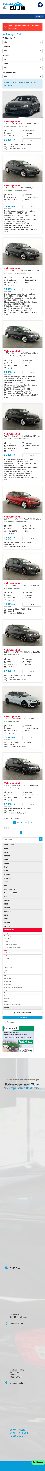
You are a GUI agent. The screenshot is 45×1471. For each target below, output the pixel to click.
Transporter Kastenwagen (12, 1004)
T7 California (8, 978)
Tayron (6, 993)
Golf (5, 950)
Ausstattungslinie (9, 72)
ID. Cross (7, 956)
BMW (6, 852)
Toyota (7, 926)
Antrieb (5, 64)
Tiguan (6, 995)
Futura (7, 874)
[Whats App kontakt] (38, 1462)
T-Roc (6, 976)
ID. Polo (6, 958)
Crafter (6, 941)
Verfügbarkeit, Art (9, 38)
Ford (6, 871)
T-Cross (6, 973)
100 (26, 822)
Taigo (6, 990)
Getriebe (6, 55)
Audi (6, 848)
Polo (5, 970)
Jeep (6, 882)
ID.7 (5, 964)
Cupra (6, 859)
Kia (5, 885)
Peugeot (7, 908)
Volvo (6, 1008)
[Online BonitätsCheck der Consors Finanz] (18, 1039)
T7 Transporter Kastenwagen (13, 987)
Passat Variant (8, 967)
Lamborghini (9, 889)
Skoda (7, 919)
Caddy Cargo (8, 936)
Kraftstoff (6, 47)
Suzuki (7, 922)
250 (30, 822)
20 (18, 822)
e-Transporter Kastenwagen (12, 947)
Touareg (6, 998)
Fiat (6, 867)
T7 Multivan (8, 981)
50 (21, 822)
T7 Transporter (9, 984)
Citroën (7, 856)
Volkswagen (9, 930)
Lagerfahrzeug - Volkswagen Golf (22, 194)
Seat (6, 915)
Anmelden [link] (23, 1017)
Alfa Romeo (9, 845)
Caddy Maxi (7, 938)
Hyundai (7, 878)
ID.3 (5, 961)
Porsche (8, 911)
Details (32, 140)
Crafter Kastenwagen (10, 944)
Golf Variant (8, 953)
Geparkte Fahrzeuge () (23, 1012)
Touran (6, 1001)
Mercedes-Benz (10, 893)
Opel (6, 904)
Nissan (7, 900)
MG (5, 896)
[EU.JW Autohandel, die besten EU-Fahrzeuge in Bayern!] (14, 6)
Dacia (6, 863)
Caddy (6, 933)
